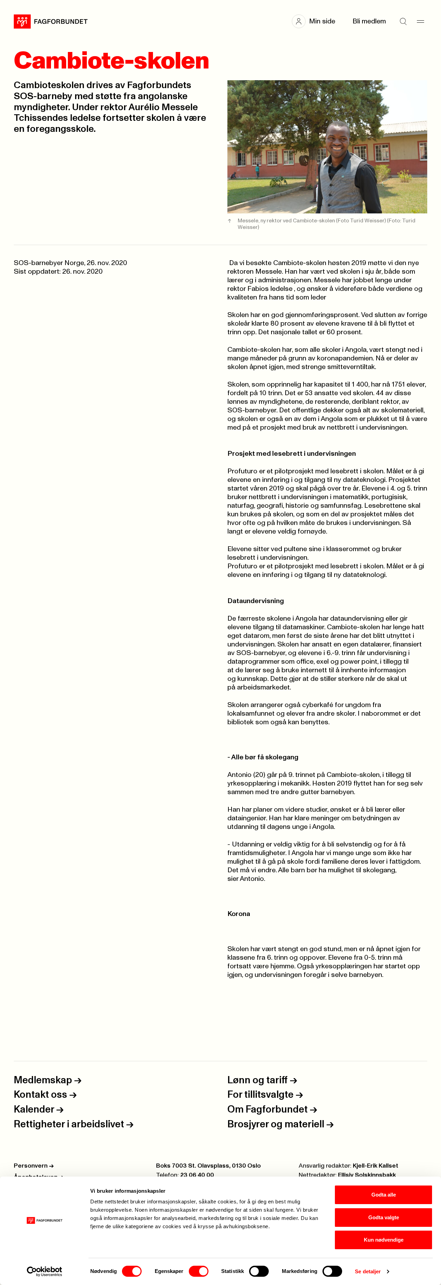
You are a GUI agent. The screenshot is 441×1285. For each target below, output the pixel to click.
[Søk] (403, 21)
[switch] (198, 1271)
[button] (317, 21)
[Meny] (420, 21)
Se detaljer (368, 1271)
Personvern (34, 1166)
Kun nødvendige (383, 1240)
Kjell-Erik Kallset (375, 1166)
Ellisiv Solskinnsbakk (367, 1175)
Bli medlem (369, 21)
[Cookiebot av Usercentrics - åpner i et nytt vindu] (44, 1271)
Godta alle (383, 1195)
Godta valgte (383, 1217)
